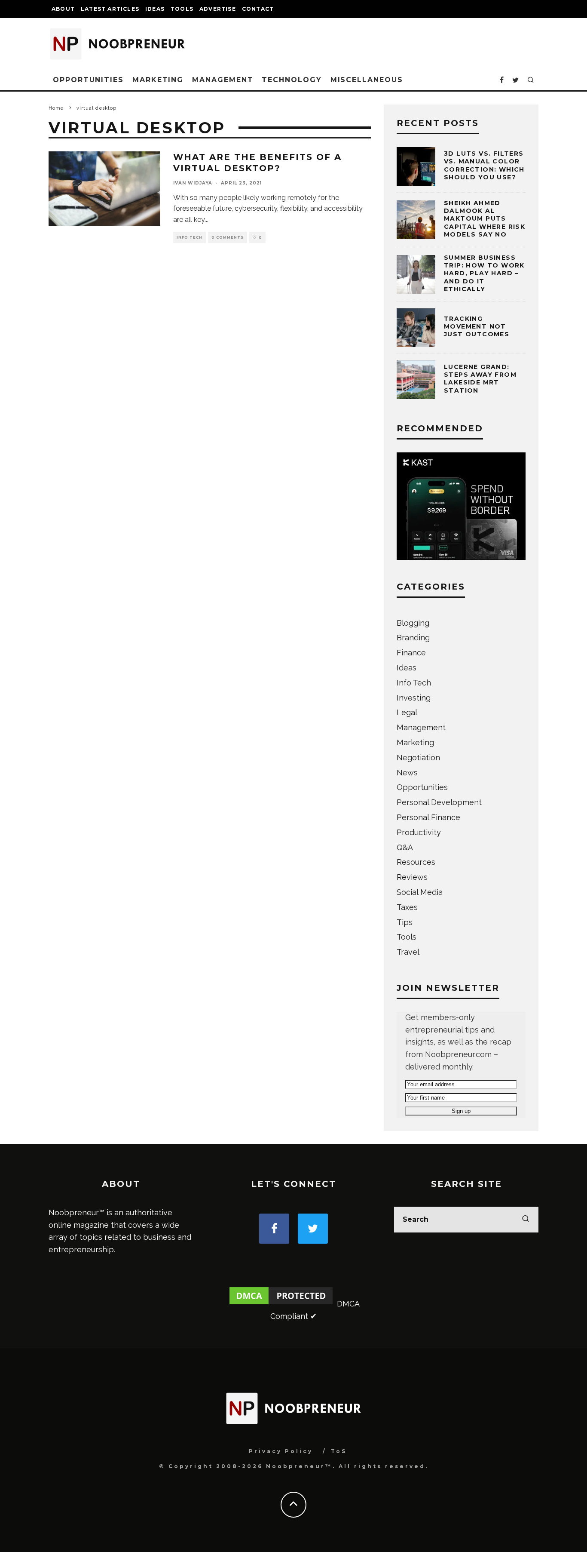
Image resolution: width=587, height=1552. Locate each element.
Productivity (419, 832)
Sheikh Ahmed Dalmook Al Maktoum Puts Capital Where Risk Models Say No (484, 218)
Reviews (412, 877)
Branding (413, 637)
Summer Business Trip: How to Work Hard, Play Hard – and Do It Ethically (484, 273)
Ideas (155, 9)
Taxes (407, 907)
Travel (408, 951)
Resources (416, 862)
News (407, 772)
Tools (182, 9)
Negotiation (418, 757)
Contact (258, 9)
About (63, 9)
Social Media (420, 892)
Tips (405, 922)
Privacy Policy (281, 1451)
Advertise (217, 9)
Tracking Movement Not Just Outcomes (476, 326)
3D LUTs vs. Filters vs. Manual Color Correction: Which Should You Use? (484, 165)
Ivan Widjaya (192, 183)
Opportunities (88, 80)
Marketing (157, 80)
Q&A (405, 847)
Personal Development (439, 802)
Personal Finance (428, 817)
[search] (525, 1219)
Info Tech (189, 237)
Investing (414, 697)
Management (222, 80)
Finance (411, 652)
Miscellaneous (366, 80)
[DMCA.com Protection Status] (281, 1303)
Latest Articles (110, 9)
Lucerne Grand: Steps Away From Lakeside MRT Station (480, 378)
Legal (407, 712)
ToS (339, 1451)
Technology (291, 80)
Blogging (413, 622)
